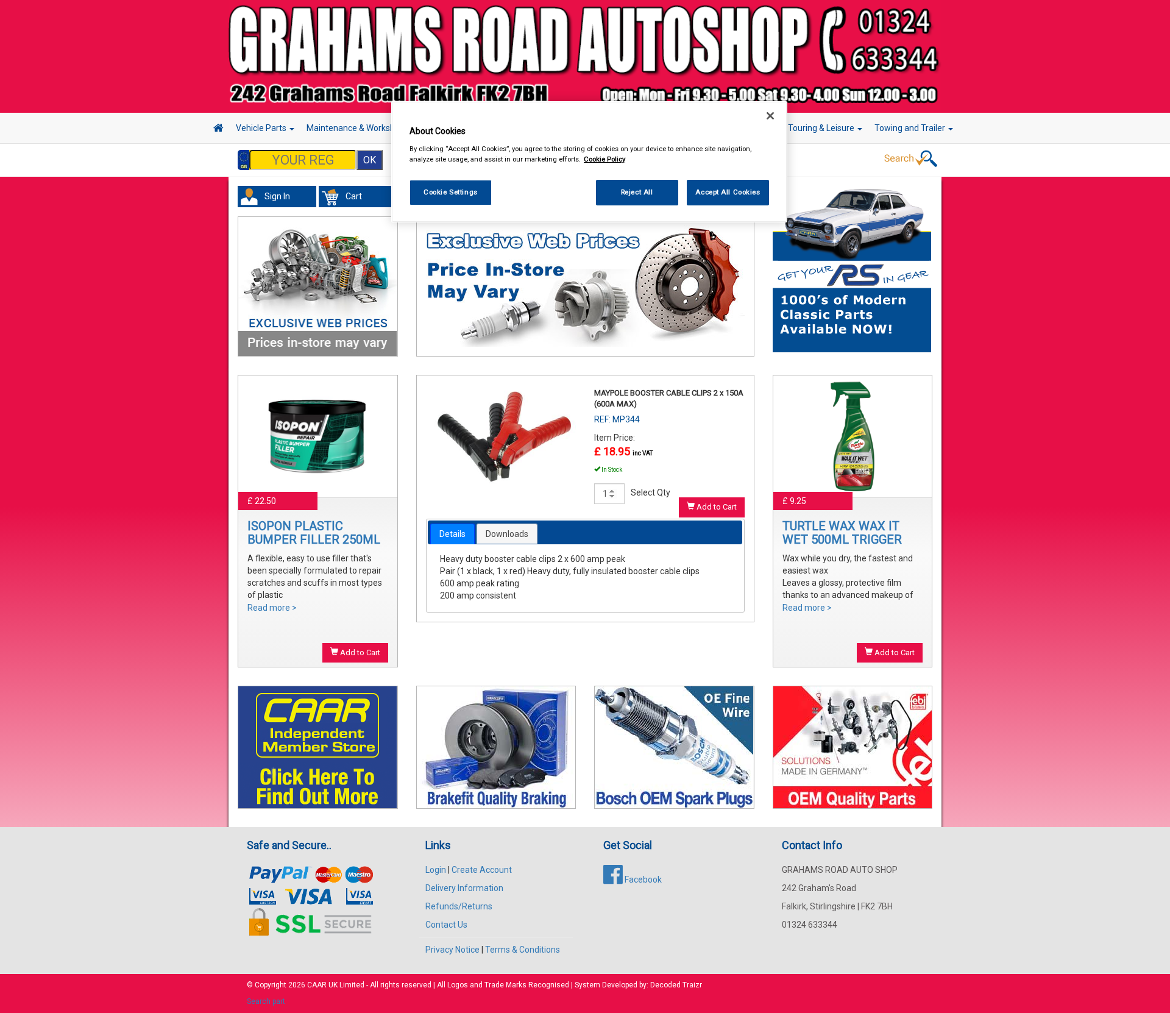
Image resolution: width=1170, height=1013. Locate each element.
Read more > (272, 608)
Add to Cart (359, 652)
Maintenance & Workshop (356, 128)
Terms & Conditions (522, 949)
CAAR (317, 985)
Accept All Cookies (727, 192)
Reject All (637, 192)
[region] (589, 161)
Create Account (482, 870)
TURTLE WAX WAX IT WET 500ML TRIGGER (842, 533)
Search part (266, 1001)
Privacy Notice (452, 949)
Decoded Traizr (676, 985)
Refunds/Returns (458, 906)
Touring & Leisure (822, 128)
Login (435, 870)
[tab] (452, 534)
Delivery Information (464, 888)
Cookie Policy (604, 159)
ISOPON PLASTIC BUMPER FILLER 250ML (313, 533)
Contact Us (446, 924)
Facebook (642, 879)
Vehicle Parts (262, 128)
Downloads (507, 534)
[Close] (770, 115)
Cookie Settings (451, 192)
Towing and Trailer (910, 128)
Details (452, 534)
